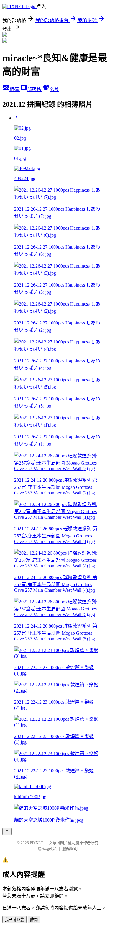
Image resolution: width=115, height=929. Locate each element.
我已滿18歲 (14, 919)
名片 (54, 89)
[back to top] (7, 831)
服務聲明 (70, 849)
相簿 (14, 89)
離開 (34, 919)
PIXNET (36, 843)
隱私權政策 (47, 849)
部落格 (34, 89)
